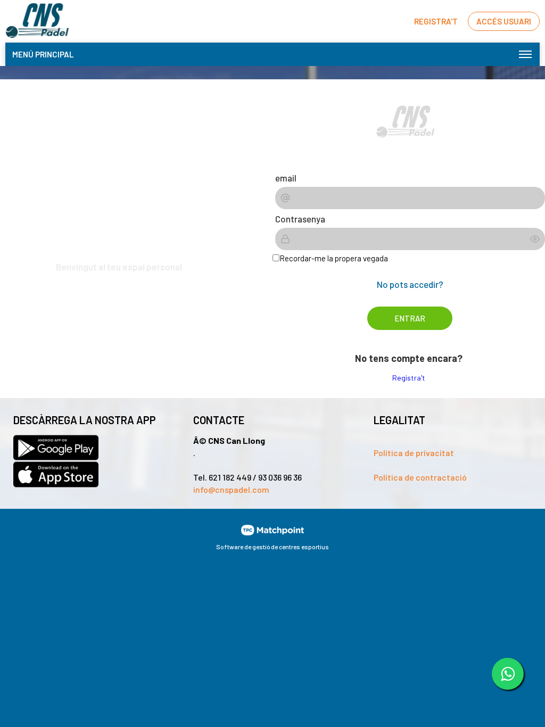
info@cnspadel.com (231, 489)
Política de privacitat (414, 453)
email (285, 177)
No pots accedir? (410, 284)
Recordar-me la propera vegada (333, 258)
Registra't (408, 377)
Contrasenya (300, 218)
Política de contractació (420, 477)
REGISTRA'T (436, 21)
